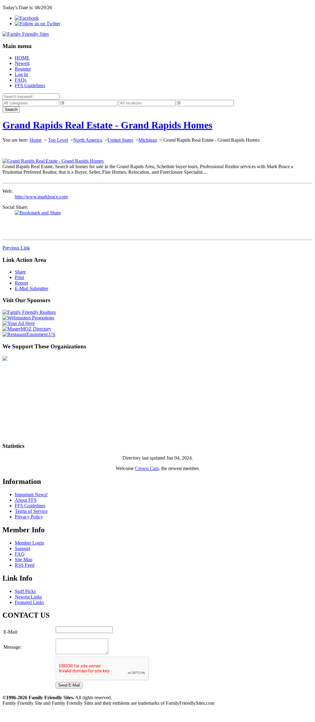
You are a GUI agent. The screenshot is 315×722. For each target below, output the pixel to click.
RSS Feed (24, 565)
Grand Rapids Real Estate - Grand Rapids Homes (107, 125)
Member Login (29, 543)
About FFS (26, 500)
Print (19, 277)
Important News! (31, 494)
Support (22, 548)
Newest (22, 63)
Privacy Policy (29, 516)
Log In (21, 74)
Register (23, 68)
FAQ (20, 554)
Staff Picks (25, 591)
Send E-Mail (69, 685)
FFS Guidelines (30, 85)
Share (20, 271)
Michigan (147, 140)
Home (36, 140)
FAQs (20, 80)
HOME (22, 57)
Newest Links (28, 596)
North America (87, 140)
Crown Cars (147, 468)
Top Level (58, 140)
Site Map (23, 559)
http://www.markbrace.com (41, 196)
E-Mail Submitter (31, 288)
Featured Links (29, 602)
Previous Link (16, 247)
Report (21, 283)
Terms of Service (31, 511)
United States (120, 140)
